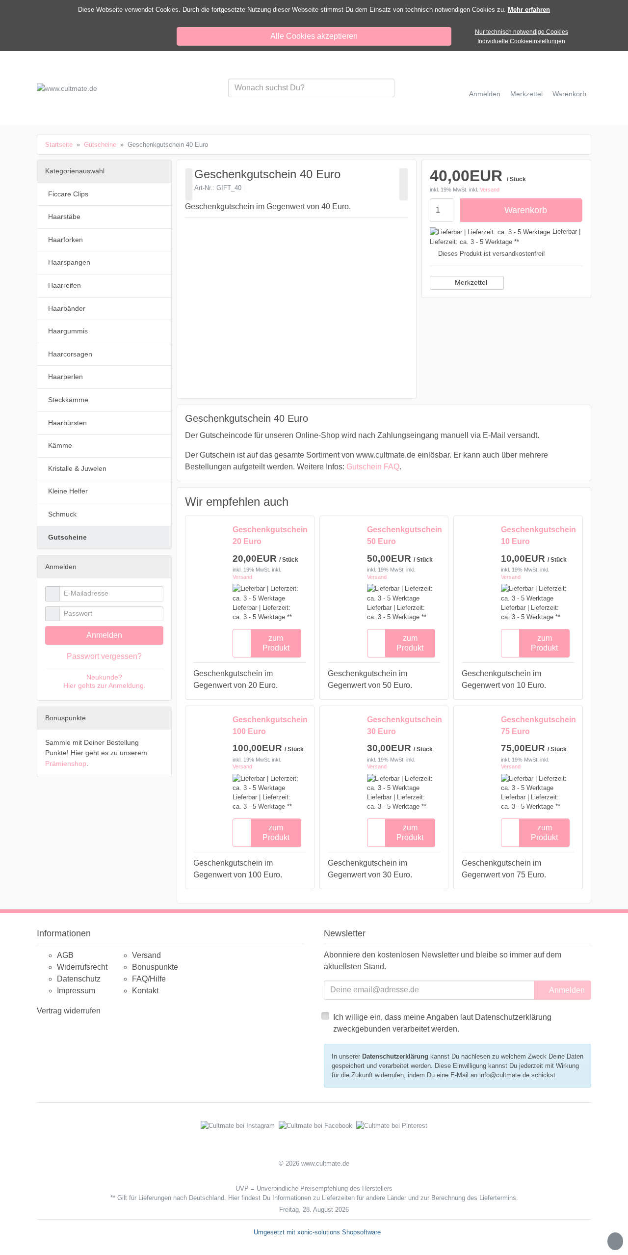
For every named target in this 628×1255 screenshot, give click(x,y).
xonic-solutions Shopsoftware (339, 1232)
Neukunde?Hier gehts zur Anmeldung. (104, 681)
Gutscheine (67, 537)
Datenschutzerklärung (395, 1056)
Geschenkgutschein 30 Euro (401, 725)
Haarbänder (66, 308)
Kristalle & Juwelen (77, 468)
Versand (489, 189)
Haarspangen (69, 262)
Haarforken (65, 240)
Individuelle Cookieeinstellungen (521, 41)
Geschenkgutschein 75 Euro (535, 725)
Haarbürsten (67, 423)
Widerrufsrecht (82, 967)
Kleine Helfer (68, 491)
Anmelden (104, 635)
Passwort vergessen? (104, 656)
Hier (233, 1197)
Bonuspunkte (155, 967)
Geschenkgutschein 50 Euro (401, 535)
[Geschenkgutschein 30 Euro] (189, 184)
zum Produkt (275, 643)
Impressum (76, 990)
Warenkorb (525, 210)
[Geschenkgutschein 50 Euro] (403, 184)
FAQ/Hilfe (149, 979)
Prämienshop (65, 763)
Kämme (60, 445)
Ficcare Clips (68, 194)
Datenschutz (79, 979)
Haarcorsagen (70, 354)
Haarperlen (65, 377)
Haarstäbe (64, 216)
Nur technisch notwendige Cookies (521, 32)
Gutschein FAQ (372, 467)
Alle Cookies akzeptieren (314, 36)
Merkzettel (471, 282)
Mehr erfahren (529, 9)
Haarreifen (64, 285)
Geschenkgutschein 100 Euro (267, 725)
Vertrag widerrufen (69, 1011)
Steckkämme (68, 400)
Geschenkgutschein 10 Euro (535, 535)
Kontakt (145, 990)
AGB (65, 955)
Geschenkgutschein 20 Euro (267, 535)
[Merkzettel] (242, 643)
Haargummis (68, 331)
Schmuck (62, 514)
